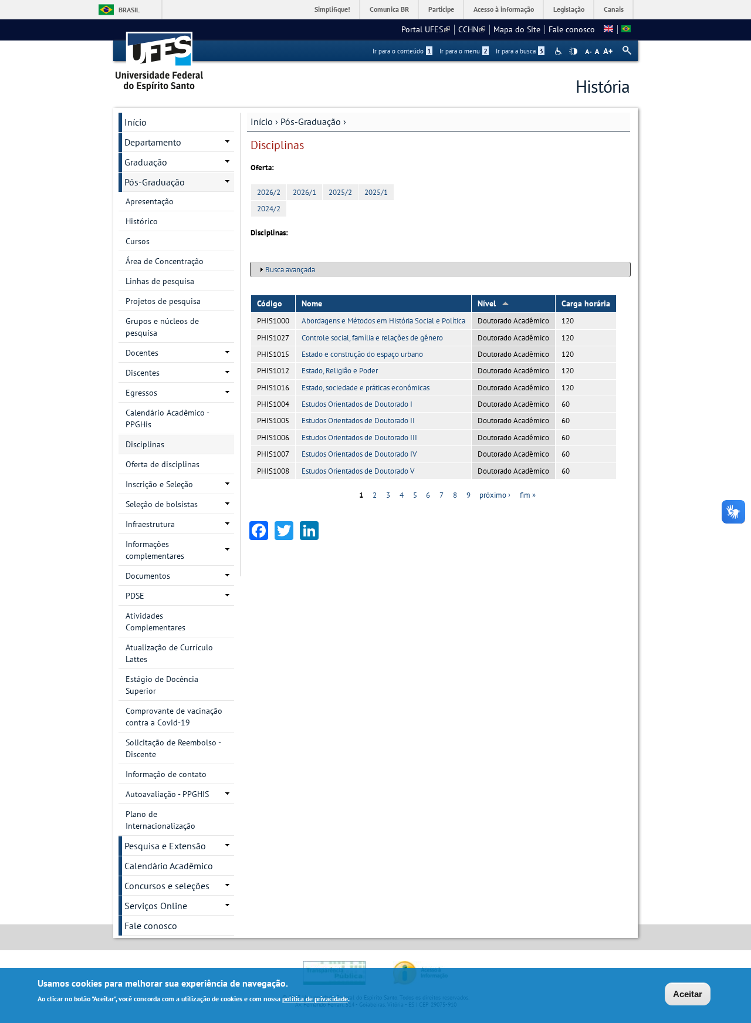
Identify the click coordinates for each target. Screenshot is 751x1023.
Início (262, 121)
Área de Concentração (165, 261)
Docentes (142, 352)
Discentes (143, 372)
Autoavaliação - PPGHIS (167, 794)
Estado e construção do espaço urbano (362, 354)
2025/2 (340, 192)
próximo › (494, 495)
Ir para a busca (519, 51)
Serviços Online (155, 905)
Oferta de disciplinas (162, 464)
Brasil (129, 9)
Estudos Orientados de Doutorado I (357, 404)
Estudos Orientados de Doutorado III (359, 438)
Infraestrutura (150, 524)
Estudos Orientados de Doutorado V (358, 471)
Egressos (141, 392)
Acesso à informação (503, 9)
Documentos (148, 575)
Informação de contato (166, 774)
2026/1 (304, 192)
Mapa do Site (516, 29)
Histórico (142, 221)
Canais (614, 9)
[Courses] (608, 29)
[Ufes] (159, 57)
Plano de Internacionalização (160, 820)
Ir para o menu (463, 51)
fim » (528, 495)
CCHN (471, 29)
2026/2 (268, 192)
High (573, 52)
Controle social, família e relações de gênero (372, 338)
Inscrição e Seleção (159, 484)
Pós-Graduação (310, 121)
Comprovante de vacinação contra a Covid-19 (174, 716)
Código (269, 303)
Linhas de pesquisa (160, 281)
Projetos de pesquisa (163, 301)
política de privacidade (315, 998)
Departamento (152, 142)
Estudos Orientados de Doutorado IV (359, 454)
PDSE (135, 595)
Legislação (568, 9)
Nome (312, 303)
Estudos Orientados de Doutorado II (358, 421)
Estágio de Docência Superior (162, 685)
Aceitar (687, 994)
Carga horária (585, 303)
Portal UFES (425, 29)
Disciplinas (145, 444)
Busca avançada (290, 270)
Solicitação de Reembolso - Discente (173, 748)
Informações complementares (155, 550)
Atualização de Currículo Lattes (169, 653)
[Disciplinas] (626, 29)
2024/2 (268, 209)
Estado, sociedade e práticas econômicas (365, 388)
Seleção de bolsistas (162, 504)
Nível (487, 303)
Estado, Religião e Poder (340, 371)
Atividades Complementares (155, 621)
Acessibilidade (559, 51)
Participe (441, 9)
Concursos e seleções (166, 886)
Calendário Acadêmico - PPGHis (167, 418)
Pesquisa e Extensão (165, 846)
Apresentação (150, 201)
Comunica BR (389, 9)
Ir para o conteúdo (402, 51)
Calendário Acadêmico (168, 866)
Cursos (138, 241)
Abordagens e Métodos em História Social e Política (383, 321)
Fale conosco (572, 29)
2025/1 (376, 192)
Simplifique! (332, 9)
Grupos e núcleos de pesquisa (162, 327)
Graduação (145, 162)
